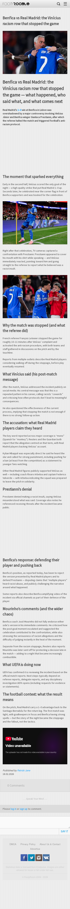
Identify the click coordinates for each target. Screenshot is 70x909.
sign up (23, 808)
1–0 (19, 109)
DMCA (13, 844)
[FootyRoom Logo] (16, 4)
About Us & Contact (50, 844)
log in (13, 808)
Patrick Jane (23, 770)
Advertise (35, 848)
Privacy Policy (28, 844)
